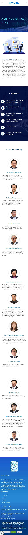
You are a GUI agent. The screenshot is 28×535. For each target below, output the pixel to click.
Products (4, 497)
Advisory (4, 498)
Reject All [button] (19, 532)
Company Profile (6, 495)
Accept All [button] (13, 532)
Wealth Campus (6, 502)
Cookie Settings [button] (5, 532)
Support (4, 500)
